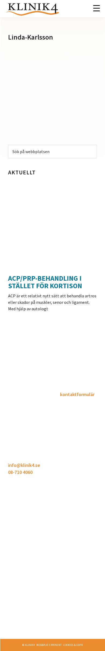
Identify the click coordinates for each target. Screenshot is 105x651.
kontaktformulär (77, 394)
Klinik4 (30, 645)
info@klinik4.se (24, 465)
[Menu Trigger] (96, 8)
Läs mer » (17, 638)
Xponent (56, 645)
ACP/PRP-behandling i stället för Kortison (45, 282)
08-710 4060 (20, 472)
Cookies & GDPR (72, 645)
